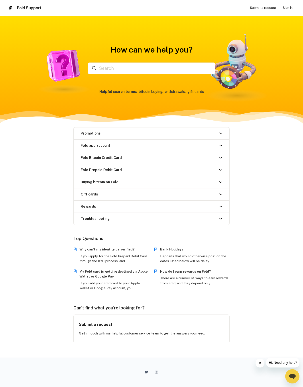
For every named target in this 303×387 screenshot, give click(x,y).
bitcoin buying (150, 92)
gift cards (195, 92)
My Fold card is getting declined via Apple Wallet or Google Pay (113, 274)
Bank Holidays (171, 249)
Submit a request (263, 8)
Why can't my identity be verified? (106, 249)
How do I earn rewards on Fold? (185, 271)
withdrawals (175, 92)
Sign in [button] (288, 8)
